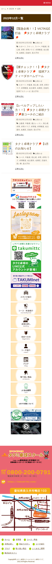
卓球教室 (38, 50)
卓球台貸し (9, 544)
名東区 (21, 53)
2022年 (11, 9)
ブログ (7, 548)
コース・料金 (32, 539)
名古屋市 (32, 88)
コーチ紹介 (40, 544)
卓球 (22, 50)
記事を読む (19, 58)
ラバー (37, 46)
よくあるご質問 (38, 548)
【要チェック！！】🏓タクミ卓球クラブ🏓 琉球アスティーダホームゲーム (32, 71)
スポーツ (22, 46)
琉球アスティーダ (23, 91)
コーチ (21, 157)
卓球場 (33, 127)
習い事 (19, 164)
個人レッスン (36, 123)
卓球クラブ (29, 50)
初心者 (35, 85)
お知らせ (38, 43)
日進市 (28, 53)
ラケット (30, 46)
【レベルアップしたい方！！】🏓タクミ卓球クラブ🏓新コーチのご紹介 (32, 110)
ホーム (3, 9)
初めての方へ (24, 544)
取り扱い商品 (21, 548)
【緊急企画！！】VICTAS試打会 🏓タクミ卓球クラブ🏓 (32, 33)
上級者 (21, 123)
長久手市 (35, 53)
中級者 (44, 46)
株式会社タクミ (11, 553)
